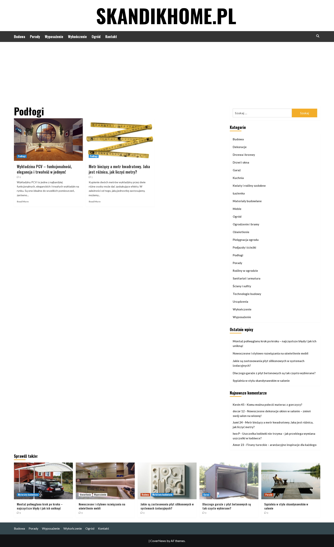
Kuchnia (238, 178)
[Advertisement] (167, 71)
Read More (23, 201)
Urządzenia (240, 301)
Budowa (19, 36)
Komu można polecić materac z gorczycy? (274, 404)
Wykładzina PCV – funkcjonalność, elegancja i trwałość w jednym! (44, 169)
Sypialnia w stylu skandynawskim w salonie (261, 380)
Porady (35, 36)
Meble (237, 208)
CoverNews (158, 541)
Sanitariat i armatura (246, 278)
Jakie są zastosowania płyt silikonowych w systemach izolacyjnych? (268, 363)
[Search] (317, 36)
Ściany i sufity (242, 286)
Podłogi (22, 156)
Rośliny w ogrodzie (245, 270)
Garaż (237, 170)
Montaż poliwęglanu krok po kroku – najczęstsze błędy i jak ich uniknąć (274, 343)
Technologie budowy (247, 294)
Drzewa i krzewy (244, 154)
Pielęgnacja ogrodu (246, 239)
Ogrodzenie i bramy (246, 224)
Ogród (96, 36)
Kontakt (111, 36)
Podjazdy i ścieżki (244, 247)
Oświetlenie (241, 232)
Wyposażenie (54, 36)
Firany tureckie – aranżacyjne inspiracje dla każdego (281, 444)
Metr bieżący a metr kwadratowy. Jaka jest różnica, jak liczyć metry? (119, 169)
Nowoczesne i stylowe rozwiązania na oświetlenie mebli (270, 353)
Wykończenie (77, 36)
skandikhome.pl (166, 15)
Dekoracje (240, 147)
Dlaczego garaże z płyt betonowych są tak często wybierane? (274, 373)
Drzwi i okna (241, 162)
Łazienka (239, 193)
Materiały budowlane (247, 201)
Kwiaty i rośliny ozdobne (249, 185)
